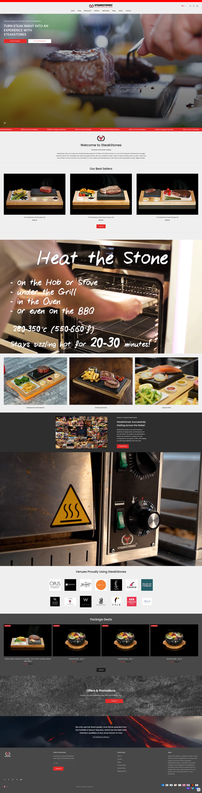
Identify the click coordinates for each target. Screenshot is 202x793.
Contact (128, 11)
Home (73, 11)
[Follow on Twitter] (8, 779)
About (121, 11)
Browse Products (15, 41)
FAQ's (119, 762)
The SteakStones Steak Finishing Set (167, 217)
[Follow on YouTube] (21, 779)
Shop (79, 11)
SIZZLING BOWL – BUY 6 (174, 659)
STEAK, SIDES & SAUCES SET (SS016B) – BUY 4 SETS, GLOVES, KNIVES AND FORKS (28, 660)
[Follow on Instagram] (13, 779)
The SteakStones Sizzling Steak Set (34, 217)
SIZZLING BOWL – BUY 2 (76, 659)
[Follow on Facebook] (4, 779)
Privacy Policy (121, 765)
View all (101, 226)
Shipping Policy (121, 771)
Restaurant (87, 11)
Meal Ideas (105, 11)
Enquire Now (122, 446)
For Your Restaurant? (40, 41)
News (114, 11)
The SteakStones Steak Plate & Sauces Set (101, 217)
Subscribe (114, 701)
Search (119, 756)
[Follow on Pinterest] (17, 779)
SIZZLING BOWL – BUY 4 (125, 659)
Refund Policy (121, 768)
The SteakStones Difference (101, 737)
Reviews (96, 11)
